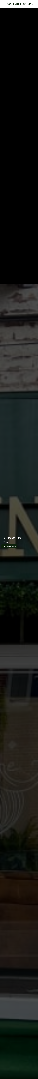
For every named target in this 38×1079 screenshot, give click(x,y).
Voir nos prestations (9, 546)
